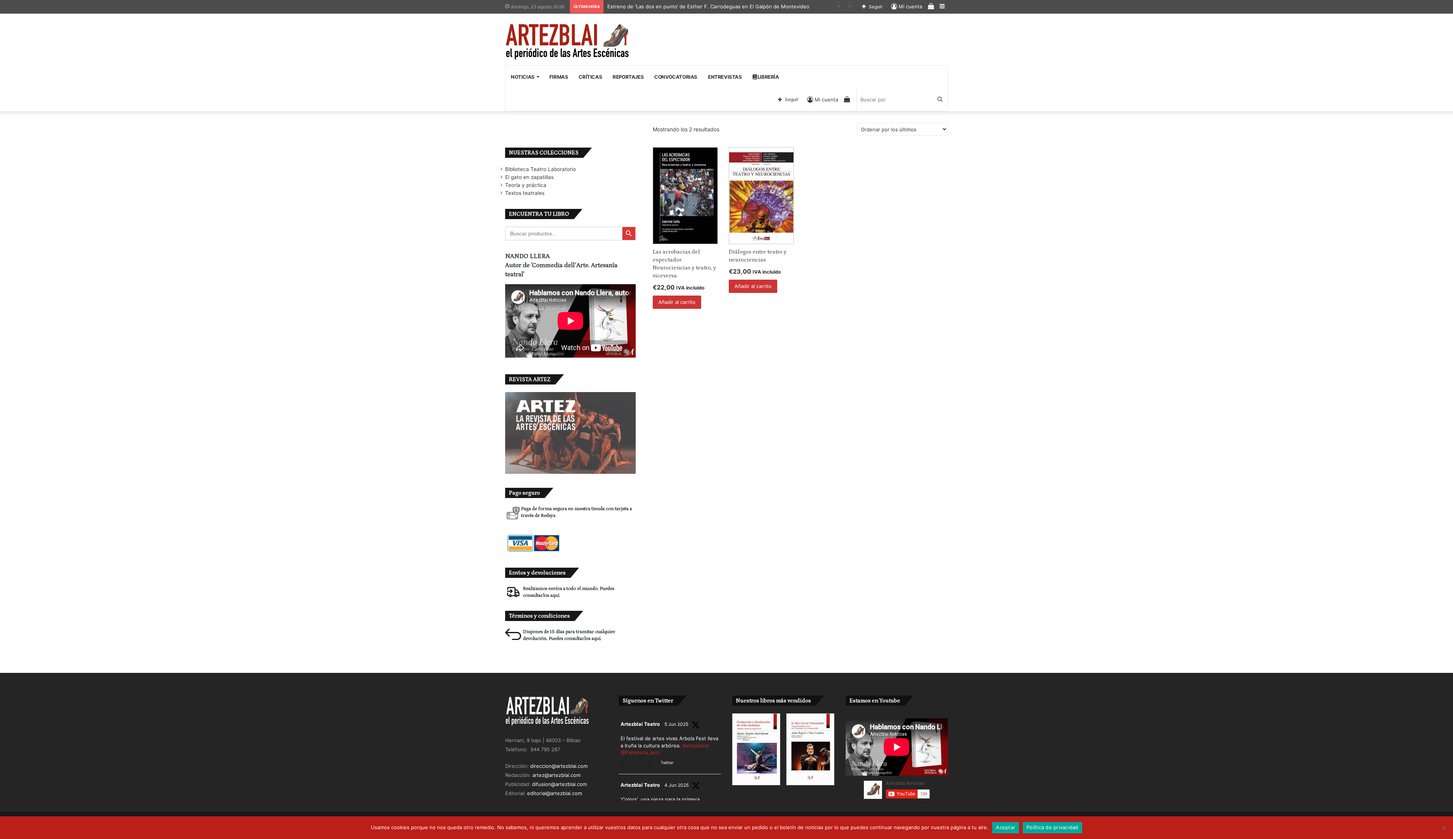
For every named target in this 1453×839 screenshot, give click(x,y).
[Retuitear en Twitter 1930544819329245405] (638, 763)
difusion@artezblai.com (559, 784)
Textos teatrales (524, 193)
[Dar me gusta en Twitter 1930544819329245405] (652, 763)
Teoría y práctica (525, 185)
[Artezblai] (567, 42)
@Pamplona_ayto (640, 752)
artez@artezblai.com (556, 775)
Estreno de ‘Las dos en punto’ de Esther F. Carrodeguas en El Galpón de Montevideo (708, 6)
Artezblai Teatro (640, 724)
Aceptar (1005, 827)
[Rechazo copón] (1443, 827)
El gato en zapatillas (529, 177)
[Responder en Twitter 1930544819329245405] (625, 763)
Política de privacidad (1052, 827)
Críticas (590, 77)
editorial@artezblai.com (554, 793)
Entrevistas (725, 77)
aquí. (555, 595)
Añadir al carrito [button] (676, 302)
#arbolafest (695, 745)
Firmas (558, 77)
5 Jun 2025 (676, 724)
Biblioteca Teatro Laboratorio (540, 169)
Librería (767, 77)
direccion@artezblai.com (559, 766)
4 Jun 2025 (676, 785)
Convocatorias (675, 77)
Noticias (523, 77)
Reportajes (628, 77)
